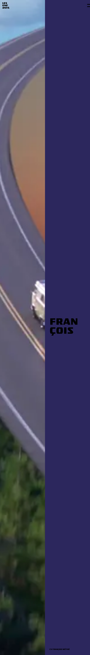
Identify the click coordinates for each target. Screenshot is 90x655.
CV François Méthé (60, 649)
